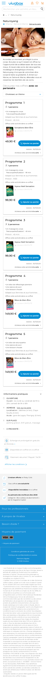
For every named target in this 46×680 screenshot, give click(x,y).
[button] (3, 40)
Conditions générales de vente (22, 551)
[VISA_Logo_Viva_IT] (4, 538)
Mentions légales (23, 558)
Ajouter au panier (31, 143)
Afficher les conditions (15, 464)
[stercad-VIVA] (11, 538)
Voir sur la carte (35, 24)
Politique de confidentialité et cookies (22, 555)
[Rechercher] (42, 9)
